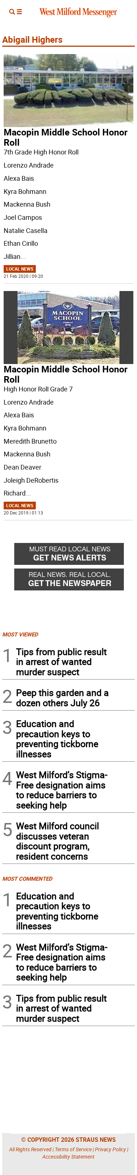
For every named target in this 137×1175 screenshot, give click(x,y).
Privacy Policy (110, 1149)
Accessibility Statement (68, 1156)
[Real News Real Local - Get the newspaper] (74, 581)
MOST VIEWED (20, 634)
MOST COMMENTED (27, 878)
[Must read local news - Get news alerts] (74, 556)
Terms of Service (73, 1149)
